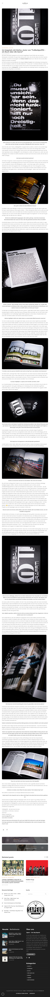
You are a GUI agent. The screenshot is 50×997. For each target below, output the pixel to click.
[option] (13, 873)
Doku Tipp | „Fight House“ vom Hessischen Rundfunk (11, 899)
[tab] (5, 929)
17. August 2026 (11, 944)
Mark (3, 53)
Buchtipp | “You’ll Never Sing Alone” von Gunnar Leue (13, 911)
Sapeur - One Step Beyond (28, 990)
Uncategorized (30, 979)
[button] (3, 994)
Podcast (29, 975)
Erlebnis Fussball (28, 62)
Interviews (5, 47)
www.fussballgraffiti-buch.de (8, 816)
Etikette (16, 839)
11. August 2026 (11, 952)
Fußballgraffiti (15, 67)
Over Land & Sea (35, 877)
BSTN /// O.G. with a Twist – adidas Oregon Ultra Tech (12, 894)
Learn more (30, 954)
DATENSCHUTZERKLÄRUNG (22, 993)
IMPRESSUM (32, 993)
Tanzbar (29, 977)
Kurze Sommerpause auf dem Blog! (12, 903)
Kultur (11, 47)
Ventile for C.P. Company (31, 848)
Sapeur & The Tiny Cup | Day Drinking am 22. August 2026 (14, 906)
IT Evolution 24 (41, 990)
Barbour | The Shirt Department (20, 841)
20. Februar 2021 (6, 53)
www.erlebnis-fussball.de (7, 817)
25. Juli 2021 (6, 884)
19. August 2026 (11, 936)
